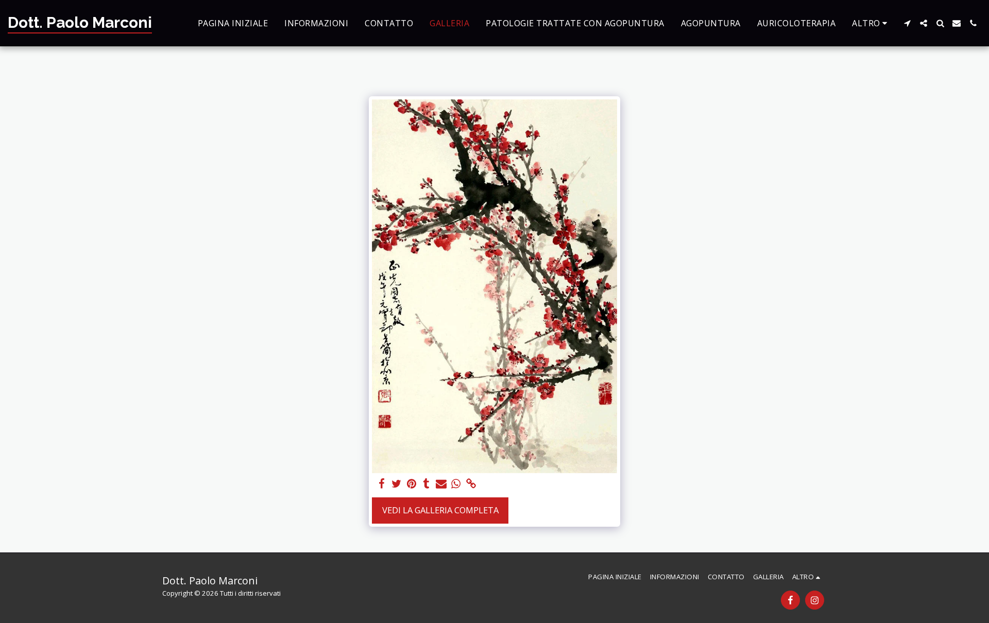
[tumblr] (426, 484)
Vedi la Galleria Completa (440, 510)
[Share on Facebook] (382, 484)
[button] (907, 23)
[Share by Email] (441, 484)
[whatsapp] (456, 484)
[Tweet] (396, 484)
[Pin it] (411, 484)
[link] (471, 484)
